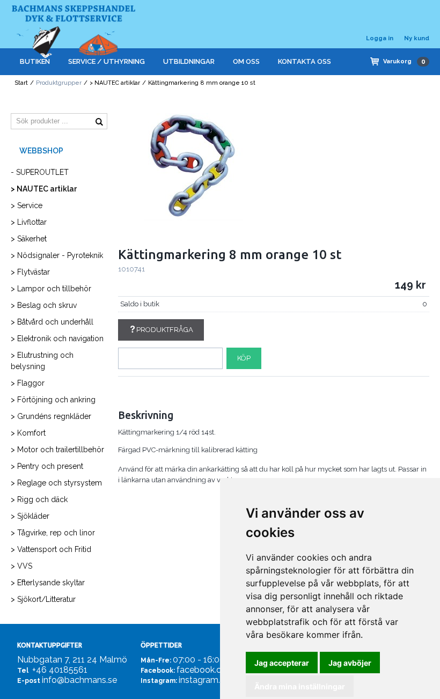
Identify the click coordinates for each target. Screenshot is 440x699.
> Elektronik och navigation (57, 338)
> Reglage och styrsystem (56, 483)
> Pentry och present (47, 466)
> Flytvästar (30, 272)
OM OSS (246, 61)
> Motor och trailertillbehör (57, 449)
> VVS (21, 566)
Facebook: (158, 670)
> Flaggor (28, 383)
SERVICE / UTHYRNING (106, 61)
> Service (26, 205)
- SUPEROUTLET (40, 172)
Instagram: (159, 681)
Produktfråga (164, 330)
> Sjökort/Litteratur (43, 599)
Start (21, 82)
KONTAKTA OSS (304, 61)
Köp (244, 358)
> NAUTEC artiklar (115, 82)
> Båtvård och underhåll (52, 322)
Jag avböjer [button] (349, 662)
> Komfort (28, 433)
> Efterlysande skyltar (48, 582)
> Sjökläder (30, 516)
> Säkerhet (29, 238)
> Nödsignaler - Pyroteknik (57, 255)
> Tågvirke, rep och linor (53, 532)
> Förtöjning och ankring (53, 399)
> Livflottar (29, 222)
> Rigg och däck (39, 499)
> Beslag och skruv (44, 305)
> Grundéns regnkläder (51, 416)
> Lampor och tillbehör (51, 288)
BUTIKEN (35, 61)
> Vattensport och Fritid (51, 549)
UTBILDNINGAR (189, 61)
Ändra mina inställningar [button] (299, 686)
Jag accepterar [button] (281, 662)
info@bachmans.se (79, 680)
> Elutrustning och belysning (42, 361)
